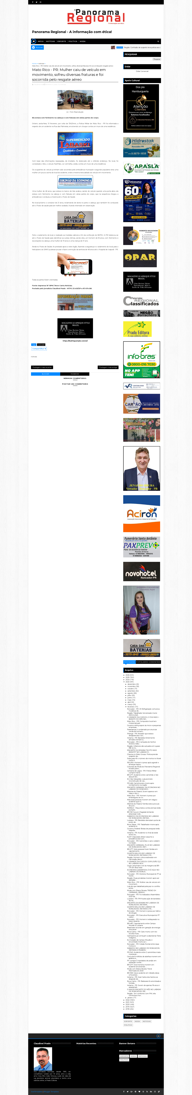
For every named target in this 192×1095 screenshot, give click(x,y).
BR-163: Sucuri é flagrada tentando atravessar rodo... (140, 813)
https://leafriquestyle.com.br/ (75, 341)
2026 (128, 675)
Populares (142, 662)
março (130, 704)
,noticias (63, 84)
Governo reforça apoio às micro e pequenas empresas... (144, 726)
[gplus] (131, 1091)
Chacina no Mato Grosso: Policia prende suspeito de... (142, 755)
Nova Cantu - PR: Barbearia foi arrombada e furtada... (144, 982)
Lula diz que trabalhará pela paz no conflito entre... (143, 887)
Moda (82, 41)
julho (130, 695)
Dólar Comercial (142, 71)
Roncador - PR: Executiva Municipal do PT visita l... (143, 916)
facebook (75, 374)
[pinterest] (135, 1091)
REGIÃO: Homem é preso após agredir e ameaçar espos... (143, 763)
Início (41, 41)
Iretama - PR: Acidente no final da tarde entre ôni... (142, 834)
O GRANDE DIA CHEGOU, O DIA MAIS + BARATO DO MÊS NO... (143, 718)
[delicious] (158, 1091)
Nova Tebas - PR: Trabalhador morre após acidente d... (143, 825)
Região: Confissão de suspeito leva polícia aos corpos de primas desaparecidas (108, 47)
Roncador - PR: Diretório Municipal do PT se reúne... (144, 875)
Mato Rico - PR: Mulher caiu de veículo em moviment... (143, 883)
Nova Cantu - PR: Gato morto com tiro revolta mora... (142, 933)
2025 (128, 677)
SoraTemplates (36, 1092)
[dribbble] (143, 1091)
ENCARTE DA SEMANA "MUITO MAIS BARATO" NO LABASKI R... (142, 751)
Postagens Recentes (129, 662)
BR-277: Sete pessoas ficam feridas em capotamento (142, 850)
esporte (128, 1021)
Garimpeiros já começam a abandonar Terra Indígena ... (144, 937)
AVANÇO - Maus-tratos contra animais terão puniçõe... (144, 809)
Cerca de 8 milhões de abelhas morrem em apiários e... (144, 957)
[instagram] (40, 2)
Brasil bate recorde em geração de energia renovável (143, 929)
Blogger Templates (51, 1092)
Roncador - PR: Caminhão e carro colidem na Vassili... (143, 842)
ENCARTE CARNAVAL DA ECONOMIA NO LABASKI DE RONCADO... (143, 788)
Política (73, 41)
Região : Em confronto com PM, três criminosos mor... (141, 994)
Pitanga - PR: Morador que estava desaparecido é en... (140, 735)
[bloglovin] (139, 1091)
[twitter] (36, 2)
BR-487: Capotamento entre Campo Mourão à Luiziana (141, 924)
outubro (131, 689)
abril (129, 702)
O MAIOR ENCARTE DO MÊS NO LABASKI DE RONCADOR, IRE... (144, 990)
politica (128, 1025)
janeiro (130, 998)
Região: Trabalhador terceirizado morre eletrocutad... (142, 714)
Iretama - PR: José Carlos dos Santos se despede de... (142, 978)
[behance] (151, 1091)
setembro (132, 691)
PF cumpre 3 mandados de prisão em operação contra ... (141, 962)
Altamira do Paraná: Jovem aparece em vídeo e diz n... (142, 792)
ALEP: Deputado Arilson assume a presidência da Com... (140, 838)
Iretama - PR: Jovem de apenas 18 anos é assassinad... (143, 986)
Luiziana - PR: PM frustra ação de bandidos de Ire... (143, 900)
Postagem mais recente (42, 367)
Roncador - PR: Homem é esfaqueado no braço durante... (143, 920)
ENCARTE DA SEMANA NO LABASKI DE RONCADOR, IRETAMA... (143, 904)
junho (130, 698)
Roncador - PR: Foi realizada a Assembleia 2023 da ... (143, 895)
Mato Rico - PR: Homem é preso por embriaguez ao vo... (141, 797)
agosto (130, 693)
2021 (128, 1002)
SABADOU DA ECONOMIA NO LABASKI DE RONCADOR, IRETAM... (143, 817)
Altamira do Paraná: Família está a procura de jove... (143, 805)
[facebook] (32, 2)
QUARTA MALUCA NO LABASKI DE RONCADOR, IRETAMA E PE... (141, 854)
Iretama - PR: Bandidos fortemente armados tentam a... (141, 739)
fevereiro (131, 707)
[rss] (147, 1091)
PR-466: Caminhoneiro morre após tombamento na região (140, 784)
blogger (45, 374)
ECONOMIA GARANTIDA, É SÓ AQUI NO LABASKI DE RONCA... (143, 871)
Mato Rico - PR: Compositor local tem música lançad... (142, 722)
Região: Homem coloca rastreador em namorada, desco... (142, 858)
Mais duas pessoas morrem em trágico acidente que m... (142, 801)
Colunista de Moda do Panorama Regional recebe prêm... (143, 768)
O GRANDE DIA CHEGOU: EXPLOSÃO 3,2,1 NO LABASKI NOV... (144, 862)
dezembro (132, 684)
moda (137, 1021)
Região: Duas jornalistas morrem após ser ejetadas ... (143, 879)
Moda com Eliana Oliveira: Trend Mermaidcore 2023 (139, 970)
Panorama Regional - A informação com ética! (72, 32)
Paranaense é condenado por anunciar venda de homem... (142, 730)
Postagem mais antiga (108, 367)
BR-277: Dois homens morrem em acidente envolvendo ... (140, 966)
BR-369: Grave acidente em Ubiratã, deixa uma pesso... (143, 974)
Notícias (50, 41)
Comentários (155, 662)
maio (130, 700)
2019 (128, 1007)
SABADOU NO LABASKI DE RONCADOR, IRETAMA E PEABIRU (143, 949)
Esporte (62, 41)
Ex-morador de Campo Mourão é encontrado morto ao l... (139, 941)
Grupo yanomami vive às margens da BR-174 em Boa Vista (143, 867)
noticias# (41, 345)
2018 (128, 1009)
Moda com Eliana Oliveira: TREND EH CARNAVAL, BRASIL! (141, 891)
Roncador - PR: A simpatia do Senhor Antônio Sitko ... (141, 743)
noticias (73, 47)
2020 (128, 1004)
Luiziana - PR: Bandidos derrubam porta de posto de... (143, 821)
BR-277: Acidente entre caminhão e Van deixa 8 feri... (142, 776)
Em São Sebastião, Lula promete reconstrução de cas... (140, 780)
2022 (128, 1000)
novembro (132, 686)
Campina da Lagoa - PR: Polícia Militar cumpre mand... (141, 772)
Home (34, 63)
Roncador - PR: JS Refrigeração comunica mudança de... (143, 710)
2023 (128, 682)
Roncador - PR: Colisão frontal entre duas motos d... (143, 945)
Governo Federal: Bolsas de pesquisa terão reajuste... (143, 830)
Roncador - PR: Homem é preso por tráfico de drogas (144, 912)
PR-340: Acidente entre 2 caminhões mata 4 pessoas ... (143, 953)
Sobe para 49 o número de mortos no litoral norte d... (144, 759)
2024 (128, 680)
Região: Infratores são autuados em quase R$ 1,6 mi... (143, 747)
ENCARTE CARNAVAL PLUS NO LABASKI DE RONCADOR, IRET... (143, 846)
